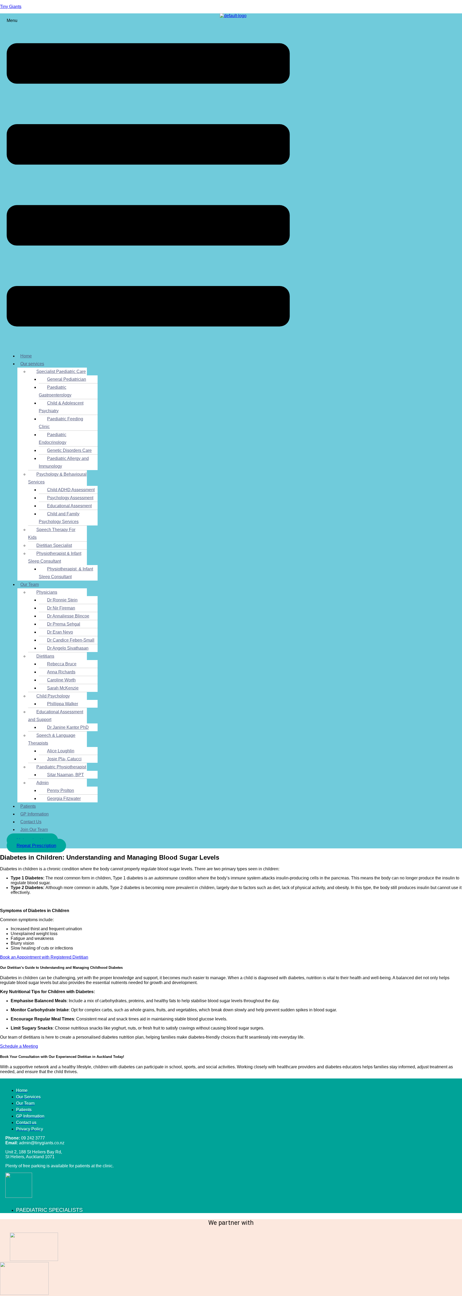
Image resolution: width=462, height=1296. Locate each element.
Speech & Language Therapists (51, 739)
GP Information (34, 814)
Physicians (46, 592)
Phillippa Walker (62, 704)
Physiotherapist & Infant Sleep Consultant (54, 557)
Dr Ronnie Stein (62, 600)
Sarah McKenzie (63, 688)
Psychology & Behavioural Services (57, 478)
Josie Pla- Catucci (64, 759)
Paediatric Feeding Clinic (61, 423)
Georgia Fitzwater (64, 798)
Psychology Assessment (70, 497)
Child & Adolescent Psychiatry (61, 407)
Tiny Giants (10, 6)
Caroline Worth (61, 680)
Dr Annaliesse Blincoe (68, 616)
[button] (148, 183)
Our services (32, 363)
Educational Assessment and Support (55, 716)
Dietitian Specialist (54, 545)
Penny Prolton (60, 790)
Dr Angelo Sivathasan (67, 648)
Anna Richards (61, 672)
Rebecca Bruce (61, 664)
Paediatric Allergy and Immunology (64, 462)
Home (26, 356)
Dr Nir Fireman (61, 608)
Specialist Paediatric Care (61, 371)
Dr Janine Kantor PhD (68, 727)
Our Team (29, 584)
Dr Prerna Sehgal (63, 624)
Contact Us (30, 821)
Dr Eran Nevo (60, 632)
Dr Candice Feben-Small (70, 640)
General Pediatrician (66, 379)
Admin (42, 782)
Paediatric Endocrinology (52, 438)
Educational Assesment (69, 506)
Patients (28, 806)
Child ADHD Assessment (71, 489)
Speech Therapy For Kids (51, 533)
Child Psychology (53, 696)
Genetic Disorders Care (69, 450)
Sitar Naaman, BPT (65, 774)
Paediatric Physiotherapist (61, 767)
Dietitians (45, 656)
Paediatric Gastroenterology (55, 391)
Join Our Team (34, 829)
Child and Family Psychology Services (59, 518)
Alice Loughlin (60, 751)
